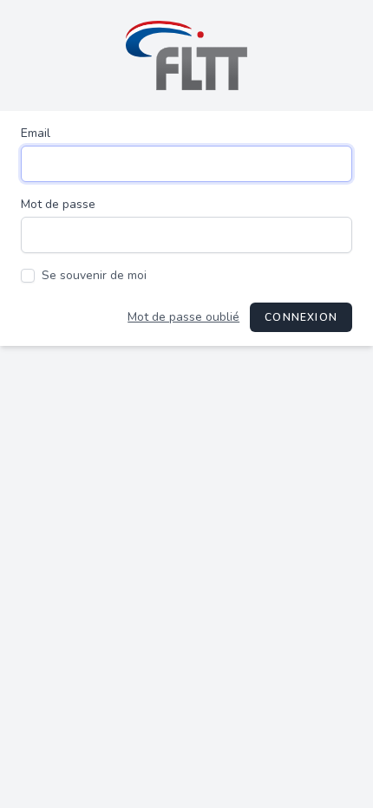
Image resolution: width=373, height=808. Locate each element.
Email (35, 133)
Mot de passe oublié (183, 317)
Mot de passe (58, 204)
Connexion (301, 317)
